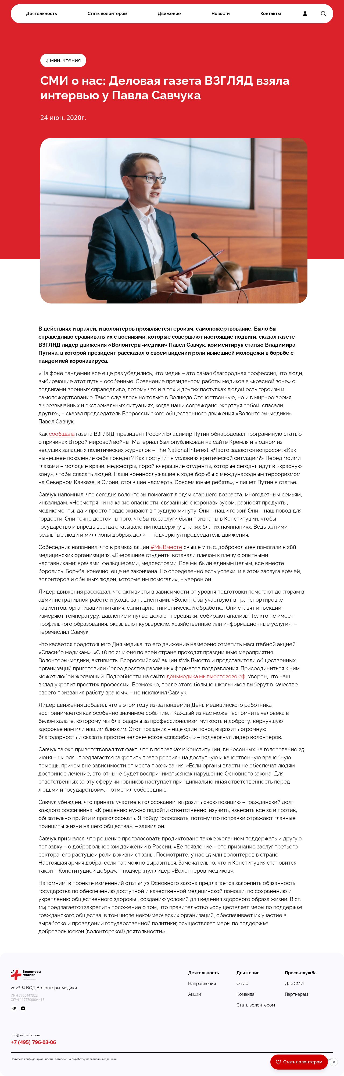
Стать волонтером (107, 13)
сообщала (62, 434)
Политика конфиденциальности (32, 1059)
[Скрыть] (334, 1062)
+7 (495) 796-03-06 (33, 1042)
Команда (245, 994)
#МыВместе (166, 547)
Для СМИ (294, 983)
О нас (242, 983)
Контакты (270, 13)
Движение (169, 13)
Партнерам (296, 994)
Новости (221, 13)
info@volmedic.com (25, 1035)
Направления (202, 983)
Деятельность (41, 13)
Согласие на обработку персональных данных (85, 1059)
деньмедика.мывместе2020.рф (206, 676)
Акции (194, 994)
